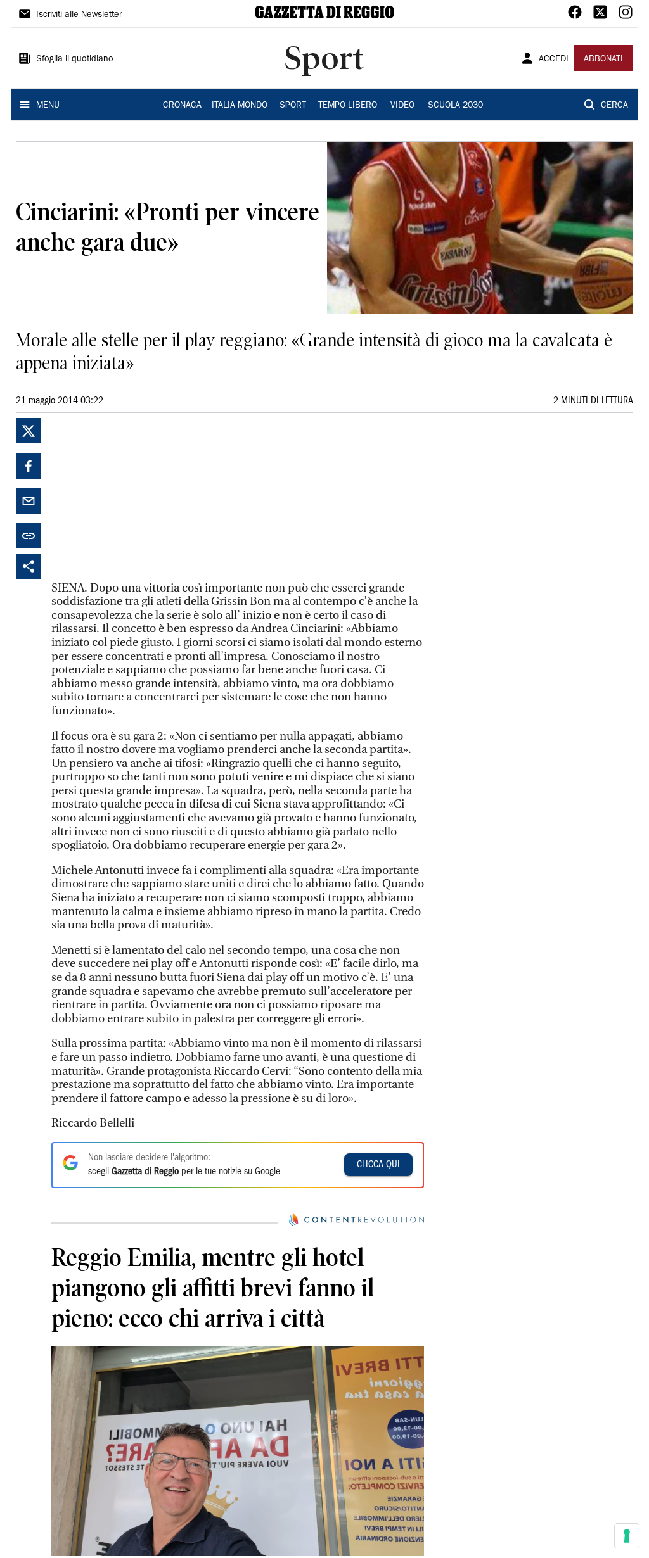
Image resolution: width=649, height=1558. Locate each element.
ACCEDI (554, 59)
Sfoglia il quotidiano (74, 59)
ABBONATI (603, 59)
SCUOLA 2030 (455, 105)
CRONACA (182, 105)
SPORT (293, 105)
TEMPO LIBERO (347, 105)
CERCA (614, 105)
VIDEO (402, 105)
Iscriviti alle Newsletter (79, 15)
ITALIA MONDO (239, 105)
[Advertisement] (146, 497)
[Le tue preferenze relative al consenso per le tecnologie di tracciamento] (627, 1536)
